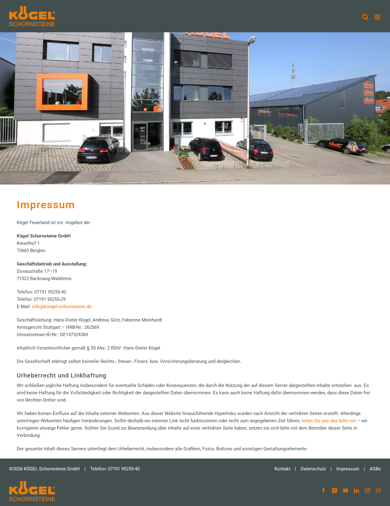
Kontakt (282, 469)
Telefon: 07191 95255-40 (115, 469)
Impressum (347, 469)
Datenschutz (313, 469)
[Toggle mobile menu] (377, 17)
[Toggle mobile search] (365, 17)
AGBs (375, 469)
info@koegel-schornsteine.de (61, 306)
